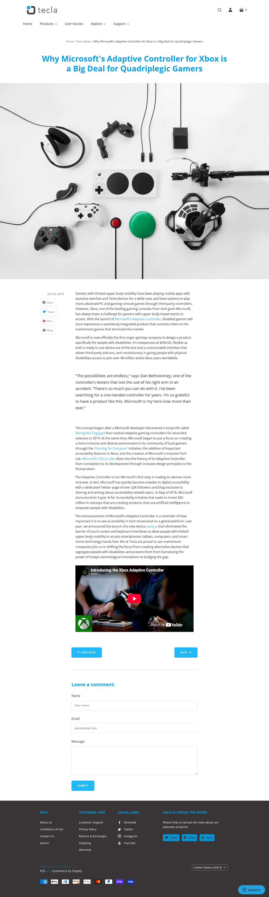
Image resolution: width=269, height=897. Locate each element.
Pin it (209, 837)
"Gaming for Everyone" (111, 448)
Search (44, 843)
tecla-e (152, 526)
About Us (46, 822)
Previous (88, 653)
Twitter (128, 829)
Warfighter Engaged (90, 433)
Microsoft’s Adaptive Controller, (138, 319)
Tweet (173, 837)
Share (191, 837)
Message (77, 741)
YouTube (129, 843)
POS (42, 871)
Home (70, 41)
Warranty (85, 850)
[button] (48, 24)
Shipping (85, 843)
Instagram (130, 836)
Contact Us (47, 836)
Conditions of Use (51, 829)
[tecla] (42, 10)
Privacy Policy (87, 829)
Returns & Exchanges (93, 836)
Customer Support (91, 822)
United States (208, 867)
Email (75, 718)
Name (75, 696)
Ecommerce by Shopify (67, 871)
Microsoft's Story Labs (98, 458)
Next (184, 653)
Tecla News (83, 41)
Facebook (130, 822)
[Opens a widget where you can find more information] (251, 890)
